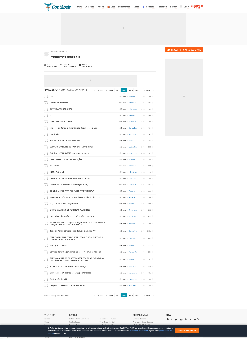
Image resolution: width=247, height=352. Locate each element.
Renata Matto (133, 252)
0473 (124, 90)
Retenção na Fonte (58, 245)
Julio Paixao (133, 178)
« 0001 (101, 90)
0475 (137, 90)
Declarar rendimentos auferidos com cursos (70, 178)
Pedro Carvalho (133, 267)
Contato (47, 337)
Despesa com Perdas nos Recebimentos (67, 285)
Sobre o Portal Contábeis (79, 319)
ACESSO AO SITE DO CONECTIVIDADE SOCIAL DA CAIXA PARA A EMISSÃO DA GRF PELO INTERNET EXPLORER (77, 259)
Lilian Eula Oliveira (133, 172)
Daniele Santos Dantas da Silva (133, 238)
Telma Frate (133, 96)
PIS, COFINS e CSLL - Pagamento (64, 203)
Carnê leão (55, 134)
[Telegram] (190, 319)
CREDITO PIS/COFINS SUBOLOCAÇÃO (66, 159)
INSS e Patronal (57, 172)
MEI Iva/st (54, 165)
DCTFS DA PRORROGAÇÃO (61, 109)
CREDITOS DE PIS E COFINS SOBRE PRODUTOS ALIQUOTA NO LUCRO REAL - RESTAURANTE (76, 238)
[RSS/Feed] (198, 319)
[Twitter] (176, 319)
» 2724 (147, 90)
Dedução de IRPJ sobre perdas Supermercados (70, 273)
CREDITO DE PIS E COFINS (61, 121)
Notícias (47, 319)
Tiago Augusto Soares (133, 210)
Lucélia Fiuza (133, 185)
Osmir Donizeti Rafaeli (133, 122)
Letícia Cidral (133, 147)
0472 (118, 90)
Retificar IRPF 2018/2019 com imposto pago (69, 153)
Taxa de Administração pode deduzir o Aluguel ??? (72, 231)
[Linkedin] (186, 319)
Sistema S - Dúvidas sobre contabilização (68, 266)
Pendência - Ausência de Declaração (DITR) (69, 184)
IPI (51, 115)
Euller (131, 141)
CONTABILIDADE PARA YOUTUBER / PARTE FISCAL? (72, 191)
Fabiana (132, 191)
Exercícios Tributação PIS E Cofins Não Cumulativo (72, 216)
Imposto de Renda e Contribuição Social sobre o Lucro (74, 128)
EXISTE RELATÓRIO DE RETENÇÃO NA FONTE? (70, 210)
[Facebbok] (171, 319)
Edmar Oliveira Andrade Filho (133, 231)
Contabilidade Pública (108, 319)
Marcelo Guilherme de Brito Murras (133, 153)
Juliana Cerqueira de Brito (133, 109)
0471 (111, 90)
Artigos (46, 322)
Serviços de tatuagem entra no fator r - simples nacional (76, 252)
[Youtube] (181, 319)
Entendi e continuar (187, 331)
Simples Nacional (139, 319)
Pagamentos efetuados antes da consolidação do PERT (75, 197)
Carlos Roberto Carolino (133, 128)
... (106, 90)
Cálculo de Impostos (59, 102)
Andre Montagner (133, 224)
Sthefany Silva (133, 204)
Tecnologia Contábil (107, 322)
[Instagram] (167, 319)
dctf (52, 96)
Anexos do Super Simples (143, 322)
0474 (131, 90)
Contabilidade (74, 322)
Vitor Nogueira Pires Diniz (133, 134)
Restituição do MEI (58, 279)
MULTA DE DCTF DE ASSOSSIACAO (65, 140)
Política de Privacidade (139, 330)
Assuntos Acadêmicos (77, 337)
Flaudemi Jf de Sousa (133, 279)
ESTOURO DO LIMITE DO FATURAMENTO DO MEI (71, 147)
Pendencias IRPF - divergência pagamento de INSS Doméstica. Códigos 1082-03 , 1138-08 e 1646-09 (77, 223)
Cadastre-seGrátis (197, 7)
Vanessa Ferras (133, 273)
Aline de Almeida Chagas (133, 197)
